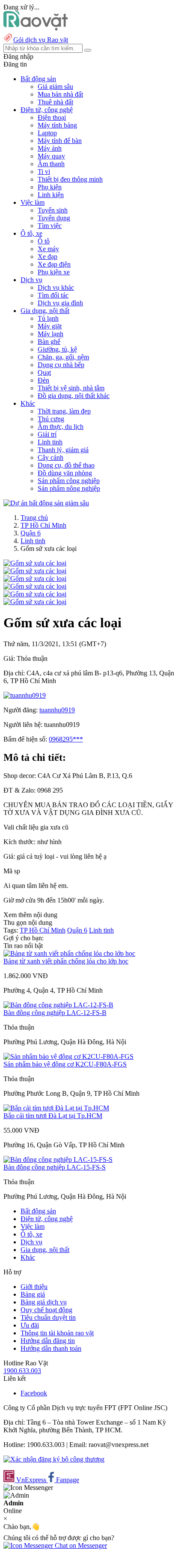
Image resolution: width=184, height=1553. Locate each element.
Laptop (47, 133)
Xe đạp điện (54, 264)
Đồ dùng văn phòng (65, 473)
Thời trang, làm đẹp (64, 411)
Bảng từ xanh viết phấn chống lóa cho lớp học (65, 961)
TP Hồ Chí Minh (43, 525)
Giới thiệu (34, 1286)
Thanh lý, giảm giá (63, 449)
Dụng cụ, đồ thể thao (66, 465)
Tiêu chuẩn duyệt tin (48, 1317)
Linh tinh (50, 442)
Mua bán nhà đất (60, 94)
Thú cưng (51, 418)
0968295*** (66, 739)
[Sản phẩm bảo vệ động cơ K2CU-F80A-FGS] (68, 1056)
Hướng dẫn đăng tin (48, 1340)
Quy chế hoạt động (46, 1309)
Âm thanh (51, 163)
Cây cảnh (50, 457)
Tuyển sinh (53, 210)
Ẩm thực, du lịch (60, 426)
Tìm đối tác (53, 295)
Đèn (43, 380)
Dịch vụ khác (56, 287)
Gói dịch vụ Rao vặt (40, 39)
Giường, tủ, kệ (57, 349)
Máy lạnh (50, 333)
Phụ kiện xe (54, 272)
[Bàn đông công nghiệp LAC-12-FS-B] (58, 1005)
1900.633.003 (22, 1370)
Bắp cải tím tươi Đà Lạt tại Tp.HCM (52, 1115)
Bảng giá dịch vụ (44, 1302)
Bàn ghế (49, 341)
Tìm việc (50, 225)
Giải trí (47, 434)
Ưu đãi (30, 1325)
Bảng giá (33, 1294)
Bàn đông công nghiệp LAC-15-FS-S (54, 1167)
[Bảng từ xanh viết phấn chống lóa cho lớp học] (69, 953)
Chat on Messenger (80, 1545)
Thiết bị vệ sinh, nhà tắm (71, 388)
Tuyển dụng (54, 218)
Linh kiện (51, 194)
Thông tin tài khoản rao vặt (57, 1333)
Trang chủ (34, 517)
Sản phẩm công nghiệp (69, 480)
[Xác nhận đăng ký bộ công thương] (53, 1459)
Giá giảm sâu (55, 86)
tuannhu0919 (57, 710)
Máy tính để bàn (60, 140)
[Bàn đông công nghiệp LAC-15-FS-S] (58, 1159)
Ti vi (44, 171)
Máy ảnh (50, 148)
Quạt (44, 372)
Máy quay (51, 156)
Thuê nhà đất (55, 102)
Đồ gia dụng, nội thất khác (74, 395)
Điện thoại (52, 117)
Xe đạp (47, 256)
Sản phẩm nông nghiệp (69, 488)
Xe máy (48, 248)
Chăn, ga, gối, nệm (63, 357)
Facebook (34, 1393)
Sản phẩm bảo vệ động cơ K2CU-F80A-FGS (65, 1064)
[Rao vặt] (35, 28)
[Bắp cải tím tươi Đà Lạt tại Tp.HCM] (56, 1108)
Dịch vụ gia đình (60, 303)
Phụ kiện (50, 187)
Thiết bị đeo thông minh (70, 179)
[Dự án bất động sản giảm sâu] (46, 503)
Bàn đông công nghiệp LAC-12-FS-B (55, 1012)
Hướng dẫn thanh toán (51, 1348)
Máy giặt (50, 326)
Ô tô (44, 241)
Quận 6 (31, 533)
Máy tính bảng (57, 125)
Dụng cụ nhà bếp (61, 364)
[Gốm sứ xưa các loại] (34, 563)
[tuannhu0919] (24, 695)
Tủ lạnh (48, 318)
